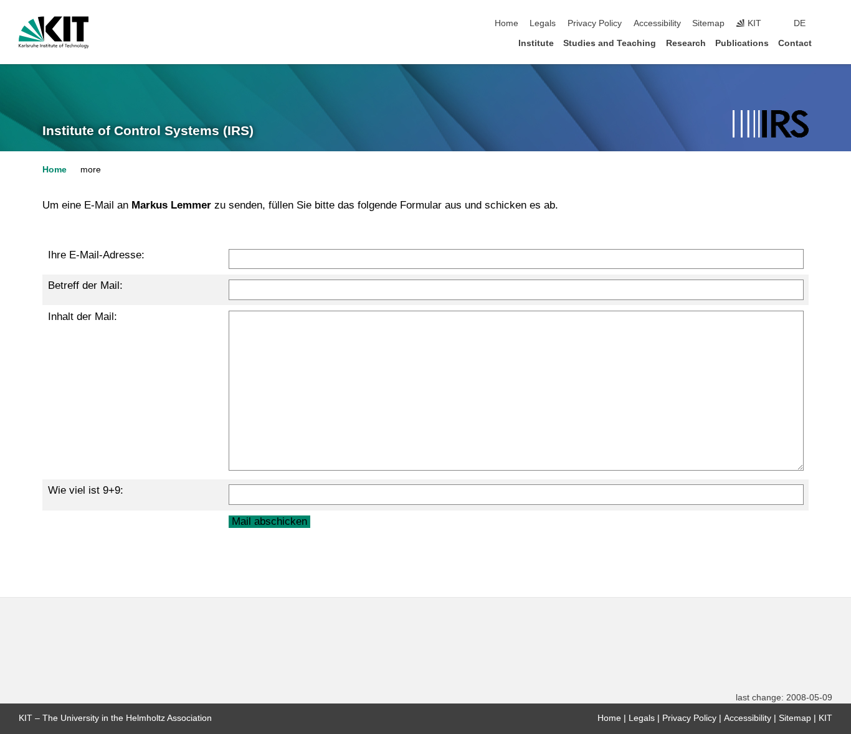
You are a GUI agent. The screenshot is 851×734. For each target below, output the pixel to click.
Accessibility (657, 23)
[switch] (828, 24)
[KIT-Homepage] (54, 32)
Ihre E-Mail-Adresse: (96, 255)
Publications (742, 43)
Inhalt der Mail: (82, 316)
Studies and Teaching (609, 43)
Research (686, 43)
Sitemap (708, 23)
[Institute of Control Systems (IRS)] (771, 124)
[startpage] (828, 42)
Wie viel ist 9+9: (85, 490)
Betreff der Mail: (85, 285)
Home (506, 23)
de (800, 23)
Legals (543, 23)
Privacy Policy (595, 23)
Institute (536, 43)
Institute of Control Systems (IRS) (148, 130)
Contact (795, 43)
